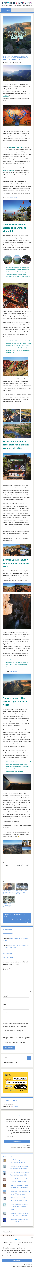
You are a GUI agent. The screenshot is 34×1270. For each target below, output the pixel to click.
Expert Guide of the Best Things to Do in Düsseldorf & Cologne (17, 921)
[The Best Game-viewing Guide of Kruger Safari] (9, 899)
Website (5, 1013)
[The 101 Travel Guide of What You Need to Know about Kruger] (9, 886)
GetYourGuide (13, 197)
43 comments (18, 62)
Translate (16, 1106)
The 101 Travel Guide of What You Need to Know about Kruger (8, 892)
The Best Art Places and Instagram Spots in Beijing (15, 915)
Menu (8, 10)
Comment (6, 969)
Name (5, 996)
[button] (7, 260)
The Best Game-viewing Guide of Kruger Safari (7, 905)
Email (5, 1004)
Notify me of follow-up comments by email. (16, 1038)
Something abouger (16, 147)
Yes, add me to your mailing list (13, 1031)
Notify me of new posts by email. (15, 1042)
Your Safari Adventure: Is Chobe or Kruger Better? (21, 892)
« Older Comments (7, 933)
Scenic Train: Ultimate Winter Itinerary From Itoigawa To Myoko (19, 1206)
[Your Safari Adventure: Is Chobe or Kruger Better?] (22, 886)
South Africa (8, 62)
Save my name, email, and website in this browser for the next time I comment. (15, 1025)
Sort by (5, 1062)
